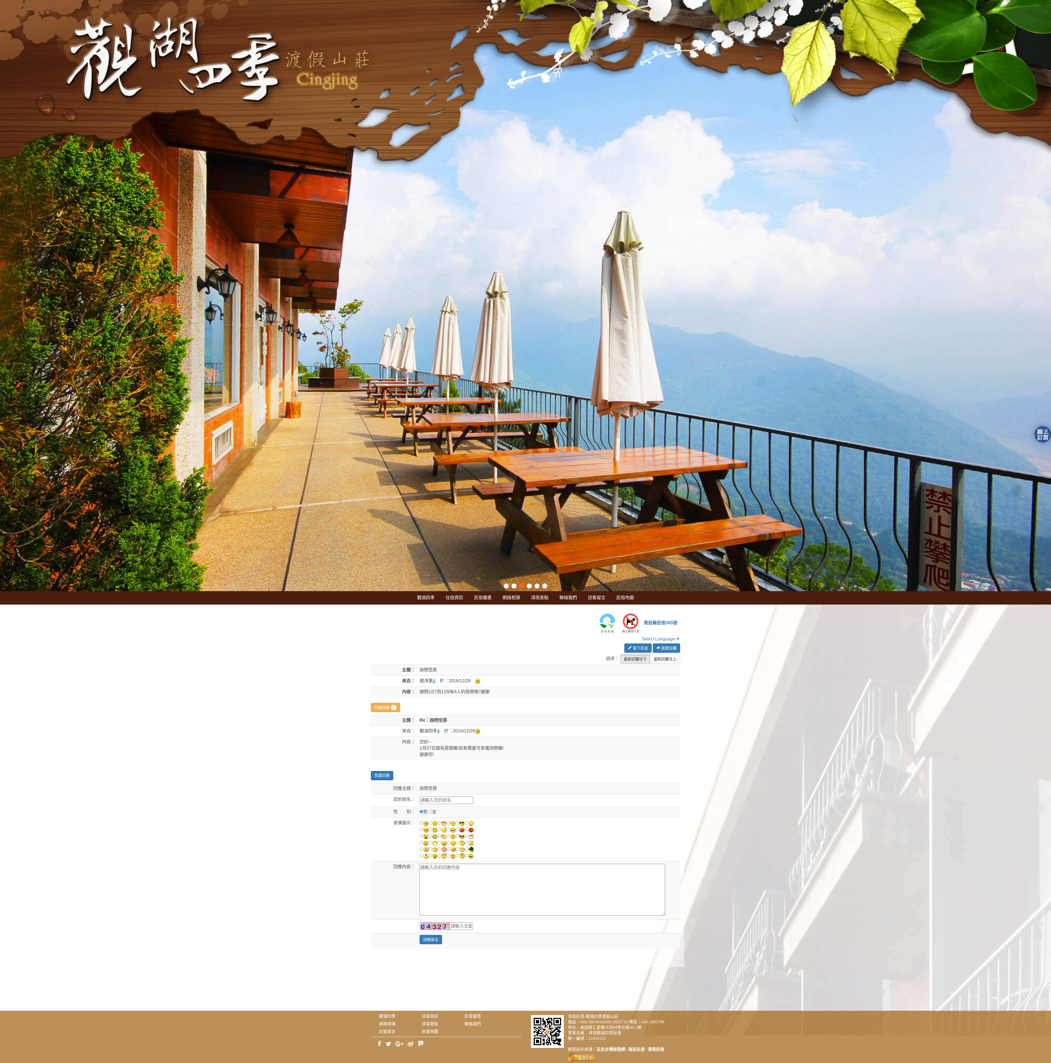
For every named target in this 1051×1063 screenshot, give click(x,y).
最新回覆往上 (665, 659)
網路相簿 (511, 597)
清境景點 (539, 597)
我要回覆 (668, 648)
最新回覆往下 (635, 659)
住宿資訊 (454, 597)
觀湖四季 (426, 597)
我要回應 (382, 775)
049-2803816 (592, 1022)
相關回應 (384, 707)
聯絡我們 (568, 597)
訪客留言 (596, 597)
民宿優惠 (483, 597)
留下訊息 (640, 648)
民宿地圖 (625, 597)
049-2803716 (616, 1022)
